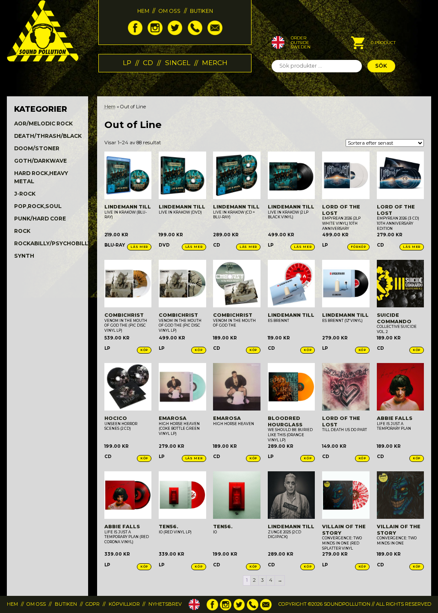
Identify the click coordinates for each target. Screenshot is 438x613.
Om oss (169, 11)
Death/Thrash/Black (48, 136)
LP (127, 63)
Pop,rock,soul (38, 206)
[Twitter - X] (175, 33)
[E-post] (214, 33)
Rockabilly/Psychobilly (52, 243)
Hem (143, 11)
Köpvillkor (124, 604)
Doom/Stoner (36, 148)
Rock (22, 231)
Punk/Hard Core (40, 218)
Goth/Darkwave (40, 161)
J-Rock (25, 193)
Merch (215, 63)
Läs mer (139, 247)
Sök (381, 65)
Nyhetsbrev (165, 604)
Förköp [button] (358, 247)
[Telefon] (195, 33)
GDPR (93, 604)
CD (148, 63)
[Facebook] (135, 33)
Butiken (201, 11)
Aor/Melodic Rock (43, 123)
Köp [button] (144, 350)
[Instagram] (155, 33)
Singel (177, 63)
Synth (24, 256)
